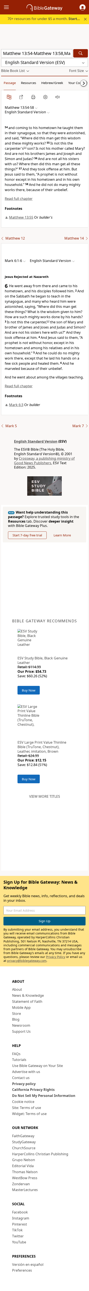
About (17, 989)
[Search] (80, 53)
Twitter (18, 1236)
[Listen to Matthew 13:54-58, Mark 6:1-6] (57, 96)
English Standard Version (35, 441)
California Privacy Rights (33, 1089)
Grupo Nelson (23, 1159)
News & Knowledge (28, 995)
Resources (28, 83)
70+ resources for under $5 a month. (47, 18)
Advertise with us (26, 1071)
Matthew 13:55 (21, 217)
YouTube (19, 1242)
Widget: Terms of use (29, 1113)
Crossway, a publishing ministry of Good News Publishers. (44, 460)
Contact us (21, 1077)
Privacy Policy (55, 957)
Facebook (20, 1212)
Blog (15, 1019)
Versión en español (27, 1264)
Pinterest (19, 1224)
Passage (10, 83)
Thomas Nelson (25, 1172)
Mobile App (21, 1007)
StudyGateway (24, 1142)
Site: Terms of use (26, 1107)
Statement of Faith (27, 1001)
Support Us (21, 1031)
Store (16, 1013)
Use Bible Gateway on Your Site (37, 1065)
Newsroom (21, 1025)
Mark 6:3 (16, 404)
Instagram (20, 1218)
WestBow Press (24, 1178)
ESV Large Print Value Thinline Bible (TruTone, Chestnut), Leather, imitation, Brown (41, 747)
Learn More (62, 535)
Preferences (22, 1270)
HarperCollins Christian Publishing (40, 1154)
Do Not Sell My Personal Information (43, 1095)
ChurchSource (23, 1148)
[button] (82, 7)
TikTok (17, 1230)
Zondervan (21, 1184)
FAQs (16, 1053)
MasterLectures (25, 1189)
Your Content (77, 83)
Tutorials (19, 1059)
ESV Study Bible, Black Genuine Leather (42, 660)
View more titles (44, 796)
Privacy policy (24, 1083)
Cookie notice (23, 1101)
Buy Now (28, 690)
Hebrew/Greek (52, 83)
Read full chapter (19, 198)
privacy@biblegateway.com (26, 961)
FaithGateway (23, 1136)
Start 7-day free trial (27, 535)
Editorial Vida (23, 1165)
